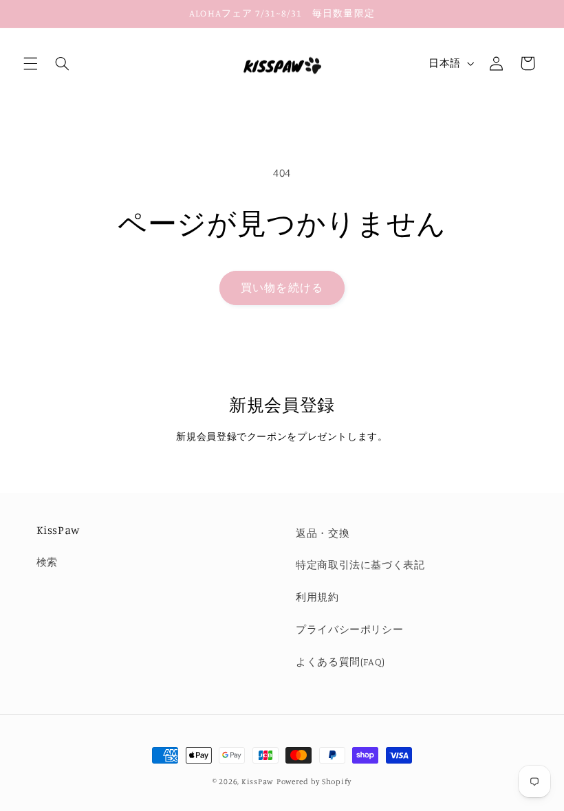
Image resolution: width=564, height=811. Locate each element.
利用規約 (317, 597)
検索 (47, 562)
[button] (30, 63)
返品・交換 (322, 533)
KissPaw (257, 781)
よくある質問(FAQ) (340, 661)
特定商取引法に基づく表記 (360, 564)
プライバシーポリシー (349, 629)
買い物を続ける (282, 287)
